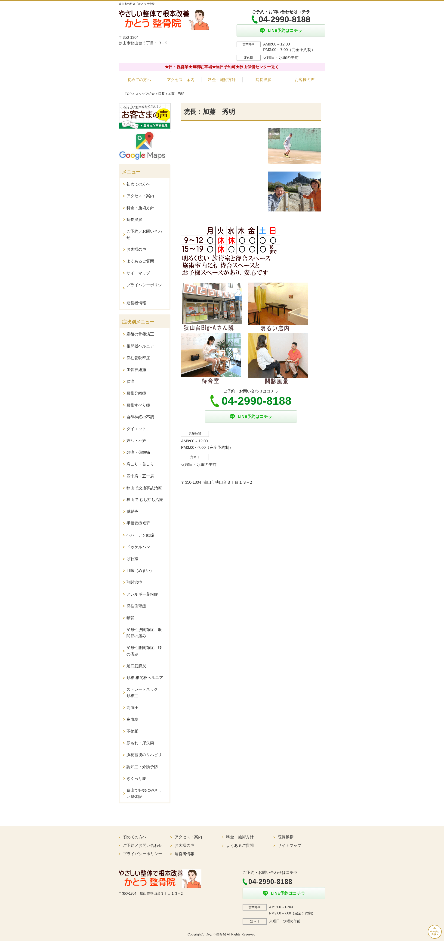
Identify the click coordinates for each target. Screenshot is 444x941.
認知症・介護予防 (142, 767)
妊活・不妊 (136, 440)
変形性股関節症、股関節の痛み (144, 632)
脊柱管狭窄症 (138, 358)
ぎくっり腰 (136, 778)
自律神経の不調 (140, 417)
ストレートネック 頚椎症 (144, 692)
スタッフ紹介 (145, 94)
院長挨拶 (263, 80)
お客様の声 (304, 80)
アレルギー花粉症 (142, 594)
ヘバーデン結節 (140, 535)
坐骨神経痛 (136, 370)
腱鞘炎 (132, 511)
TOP (128, 94)
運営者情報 (136, 303)
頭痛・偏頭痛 (138, 452)
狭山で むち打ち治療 (144, 500)
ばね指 (132, 559)
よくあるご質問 (140, 261)
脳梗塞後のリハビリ (144, 755)
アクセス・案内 (140, 196)
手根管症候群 (138, 523)
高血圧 (132, 708)
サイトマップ (138, 273)
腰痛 (130, 381)
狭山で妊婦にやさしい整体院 (144, 793)
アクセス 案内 (180, 80)
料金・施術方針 (222, 80)
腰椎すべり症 (138, 405)
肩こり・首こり (140, 464)
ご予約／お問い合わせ (144, 234)
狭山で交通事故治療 (144, 488)
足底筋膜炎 (136, 666)
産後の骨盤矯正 (140, 334)
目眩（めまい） (140, 570)
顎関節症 (134, 582)
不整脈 (132, 731)
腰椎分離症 (136, 393)
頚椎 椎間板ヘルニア (144, 678)
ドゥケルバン (138, 547)
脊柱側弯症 (136, 606)
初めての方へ (139, 80)
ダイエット (136, 429)
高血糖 (132, 719)
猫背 (130, 618)
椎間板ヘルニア (140, 346)
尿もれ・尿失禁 (140, 743)
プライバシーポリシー (144, 288)
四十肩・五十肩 (140, 476)
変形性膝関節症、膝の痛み (144, 650)
